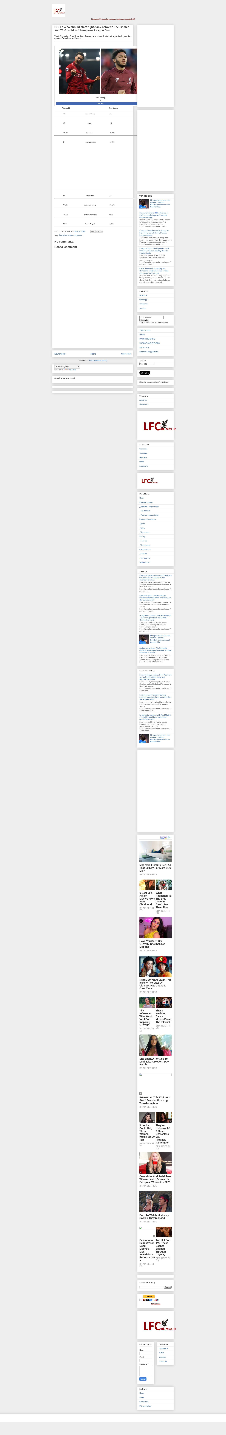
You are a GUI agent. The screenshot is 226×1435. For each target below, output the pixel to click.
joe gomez (78, 235)
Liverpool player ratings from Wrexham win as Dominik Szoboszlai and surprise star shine (155, 577)
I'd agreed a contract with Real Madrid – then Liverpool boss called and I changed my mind (155, 617)
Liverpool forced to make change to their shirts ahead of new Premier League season (154, 233)
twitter (141, 462)
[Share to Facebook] (99, 231)
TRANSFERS (144, 330)
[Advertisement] (100, 166)
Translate (72, 370)
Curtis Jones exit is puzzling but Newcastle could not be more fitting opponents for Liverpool (153, 271)
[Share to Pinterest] (101, 231)
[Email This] (91, 231)
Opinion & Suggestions (148, 352)
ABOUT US (144, 347)
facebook (143, 295)
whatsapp (143, 300)
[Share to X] (96, 231)
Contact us (143, 404)
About (141, 1397)
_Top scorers (144, 511)
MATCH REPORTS (147, 339)
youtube (142, 308)
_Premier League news (149, 506)
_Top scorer (144, 532)
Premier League (146, 502)
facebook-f (163, 1348)
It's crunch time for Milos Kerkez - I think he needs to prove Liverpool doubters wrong (153, 215)
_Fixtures (143, 541)
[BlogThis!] (94, 231)
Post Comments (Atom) (98, 360)
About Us (143, 400)
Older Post (126, 354)
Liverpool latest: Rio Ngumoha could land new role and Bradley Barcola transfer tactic (154, 250)
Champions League (66, 235)
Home (93, 354)
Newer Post (59, 354)
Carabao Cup (145, 549)
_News (142, 524)
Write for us (144, 562)
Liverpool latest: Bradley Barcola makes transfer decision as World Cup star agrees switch (155, 597)
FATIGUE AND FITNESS (149, 343)
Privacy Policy (145, 1406)
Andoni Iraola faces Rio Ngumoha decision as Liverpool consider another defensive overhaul (155, 650)
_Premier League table (148, 515)
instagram (143, 304)
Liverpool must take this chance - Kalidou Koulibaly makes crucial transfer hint (160, 203)
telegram (143, 457)
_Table (142, 528)
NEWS (142, 334)
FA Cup (142, 536)
